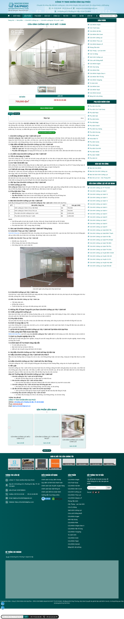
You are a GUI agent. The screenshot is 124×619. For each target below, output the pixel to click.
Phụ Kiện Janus (94, 135)
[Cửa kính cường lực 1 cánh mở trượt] (46, 424)
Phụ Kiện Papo (94, 112)
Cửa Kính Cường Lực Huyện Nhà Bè (100, 266)
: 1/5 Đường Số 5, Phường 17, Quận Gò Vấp (19, 557)
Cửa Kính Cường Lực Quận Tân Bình (100, 243)
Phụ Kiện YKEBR (94, 155)
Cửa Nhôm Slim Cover (96, 34)
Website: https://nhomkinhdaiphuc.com (21, 502)
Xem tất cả (46, 450)
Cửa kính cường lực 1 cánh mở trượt (46, 437)
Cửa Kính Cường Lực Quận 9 (98, 227)
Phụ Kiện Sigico (94, 145)
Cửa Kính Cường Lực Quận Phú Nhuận (101, 240)
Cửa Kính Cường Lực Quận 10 (99, 194)
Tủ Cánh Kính (94, 83)
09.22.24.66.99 (67, 8)
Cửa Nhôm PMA (94, 70)
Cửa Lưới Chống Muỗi (96, 60)
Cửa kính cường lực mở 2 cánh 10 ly (20, 437)
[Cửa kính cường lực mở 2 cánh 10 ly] (20, 424)
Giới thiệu (16, 16)
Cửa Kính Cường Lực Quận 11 (99, 197)
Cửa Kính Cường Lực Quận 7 (98, 220)
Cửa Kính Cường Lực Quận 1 (98, 191)
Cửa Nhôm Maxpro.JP (96, 44)
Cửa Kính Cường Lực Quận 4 (98, 210)
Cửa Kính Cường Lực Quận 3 (98, 207)
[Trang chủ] (9, 16)
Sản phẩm (27, 16)
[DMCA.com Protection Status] (57, 499)
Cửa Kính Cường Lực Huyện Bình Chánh (102, 253)
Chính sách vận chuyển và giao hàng (53, 486)
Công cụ (56, 16)
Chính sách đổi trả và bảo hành (51, 492)
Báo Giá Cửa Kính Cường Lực (98, 171)
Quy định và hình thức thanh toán (52, 483)
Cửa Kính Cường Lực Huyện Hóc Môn (101, 262)
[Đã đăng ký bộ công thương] (46, 499)
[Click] (9, 427)
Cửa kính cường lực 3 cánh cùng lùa (73, 441)
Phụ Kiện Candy (94, 142)
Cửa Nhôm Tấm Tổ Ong (97, 76)
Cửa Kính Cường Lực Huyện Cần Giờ (101, 256)
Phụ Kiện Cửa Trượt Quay (97, 109)
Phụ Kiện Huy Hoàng (96, 129)
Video (74, 16)
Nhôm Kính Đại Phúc (14, 334)
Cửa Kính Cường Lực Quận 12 (99, 201)
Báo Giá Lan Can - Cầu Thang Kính (100, 178)
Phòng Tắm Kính (94, 47)
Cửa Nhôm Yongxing (96, 80)
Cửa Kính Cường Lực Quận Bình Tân (100, 230)
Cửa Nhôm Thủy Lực (96, 41)
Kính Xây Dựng (94, 67)
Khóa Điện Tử (94, 138)
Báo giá (47, 16)
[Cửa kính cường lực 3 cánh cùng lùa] (73, 426)
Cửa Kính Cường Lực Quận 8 (98, 223)
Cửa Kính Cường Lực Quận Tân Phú (100, 246)
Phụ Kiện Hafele (94, 151)
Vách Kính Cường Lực (96, 57)
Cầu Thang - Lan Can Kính (98, 50)
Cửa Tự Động (94, 54)
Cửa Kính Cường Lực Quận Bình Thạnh (101, 233)
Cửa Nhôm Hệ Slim (95, 31)
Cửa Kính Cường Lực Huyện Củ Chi (100, 259)
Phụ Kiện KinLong (95, 132)
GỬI (108, 488)
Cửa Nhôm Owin (95, 86)
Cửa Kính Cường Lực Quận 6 (98, 217)
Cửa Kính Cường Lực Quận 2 (98, 204)
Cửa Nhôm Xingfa (95, 24)
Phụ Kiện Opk (94, 116)
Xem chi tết (20, 443)
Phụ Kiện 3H (93, 158)
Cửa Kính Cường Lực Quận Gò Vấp (100, 236)
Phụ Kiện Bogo (94, 122)
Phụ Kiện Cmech (95, 125)
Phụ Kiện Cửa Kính (95, 148)
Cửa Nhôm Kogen (95, 63)
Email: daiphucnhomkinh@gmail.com (20, 498)
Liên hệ (89, 16)
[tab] (10, 113)
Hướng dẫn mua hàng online (50, 495)
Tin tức (65, 16)
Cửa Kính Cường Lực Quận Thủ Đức (101, 249)
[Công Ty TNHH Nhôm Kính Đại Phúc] (18, 7)
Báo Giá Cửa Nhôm (95, 168)
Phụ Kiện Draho (94, 119)
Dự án (81, 16)
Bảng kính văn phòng (96, 96)
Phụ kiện (38, 16)
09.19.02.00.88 (56, 8)
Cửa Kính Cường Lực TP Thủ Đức (100, 188)
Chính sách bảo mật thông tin (50, 489)
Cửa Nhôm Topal (95, 90)
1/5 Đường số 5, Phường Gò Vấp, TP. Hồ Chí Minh (29, 402)
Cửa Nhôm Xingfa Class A (97, 73)
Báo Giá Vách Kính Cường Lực (99, 174)
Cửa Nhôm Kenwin (95, 93)
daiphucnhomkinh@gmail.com (21, 406)
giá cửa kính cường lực (47, 132)
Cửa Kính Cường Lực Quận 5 (98, 214)
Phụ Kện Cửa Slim (95, 106)
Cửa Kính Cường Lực (96, 37)
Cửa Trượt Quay (95, 28)
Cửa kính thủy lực (13, 233)
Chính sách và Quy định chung (51, 479)
